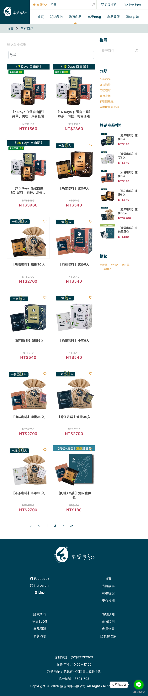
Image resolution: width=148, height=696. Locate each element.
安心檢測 (108, 600)
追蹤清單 (110, 4)
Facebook (41, 579)
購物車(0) (135, 4)
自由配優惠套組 (109, 107)
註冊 (53, 4)
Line (41, 592)
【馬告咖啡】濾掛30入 (28, 264)
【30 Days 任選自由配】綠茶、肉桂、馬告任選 (28, 192)
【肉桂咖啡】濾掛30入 (28, 417)
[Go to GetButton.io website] (139, 692)
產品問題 (39, 629)
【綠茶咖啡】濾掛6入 (28, 340)
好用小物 (105, 95)
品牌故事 (108, 586)
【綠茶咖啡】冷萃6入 (74, 340)
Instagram (41, 585)
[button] (90, 55)
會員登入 (41, 4)
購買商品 (39, 614)
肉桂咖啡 (105, 90)
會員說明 (108, 621)
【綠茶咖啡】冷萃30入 (28, 493)
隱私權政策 (108, 636)
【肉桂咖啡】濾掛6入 (74, 264)
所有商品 (105, 79)
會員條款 (108, 629)
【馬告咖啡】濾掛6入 (74, 188)
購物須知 (108, 614)
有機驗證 (108, 593)
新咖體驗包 (107, 101)
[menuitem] (40, 16)
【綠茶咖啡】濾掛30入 (74, 417)
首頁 (108, 579)
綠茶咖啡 (105, 84)
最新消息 (39, 636)
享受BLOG (39, 621)
